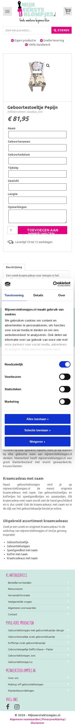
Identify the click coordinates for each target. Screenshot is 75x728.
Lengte (13, 194)
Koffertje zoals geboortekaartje (26, 643)
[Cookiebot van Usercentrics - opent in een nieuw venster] (53, 284)
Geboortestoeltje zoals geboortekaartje (31, 636)
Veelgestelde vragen (20, 601)
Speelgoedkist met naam (22, 550)
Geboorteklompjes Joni (21, 655)
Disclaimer (37, 722)
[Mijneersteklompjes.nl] (36, 11)
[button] (48, 65)
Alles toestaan (36, 418)
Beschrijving (14, 267)
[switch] (64, 376)
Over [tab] (61, 295)
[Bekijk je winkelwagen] (68, 11)
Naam (11, 128)
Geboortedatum (19, 154)
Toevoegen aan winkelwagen (42, 231)
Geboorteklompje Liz (20, 662)
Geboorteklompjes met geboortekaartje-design (36, 630)
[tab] (14, 267)
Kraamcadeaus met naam (22, 558)
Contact (12, 614)
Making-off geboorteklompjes (26, 684)
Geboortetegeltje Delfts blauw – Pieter (30, 649)
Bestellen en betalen (19, 582)
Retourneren (15, 588)
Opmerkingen (17, 207)
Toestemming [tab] (14, 295)
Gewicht (13, 180)
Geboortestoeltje (17, 542)
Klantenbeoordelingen (21, 690)
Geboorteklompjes (18, 546)
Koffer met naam (17, 554)
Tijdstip (13, 167)
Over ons (13, 678)
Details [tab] (38, 295)
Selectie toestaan (36, 430)
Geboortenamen (19, 141)
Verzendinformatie (19, 595)
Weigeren (36, 441)
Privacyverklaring (53, 719)
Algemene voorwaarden (22, 607)
